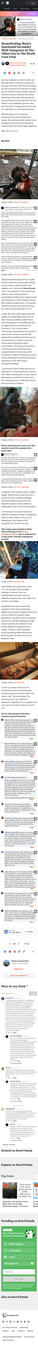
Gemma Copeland (21, 202)
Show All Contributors (19, 976)
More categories (11, 1263)
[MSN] (25, 1321)
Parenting (12, 39)
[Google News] (28, 1321)
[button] (31, 1176)
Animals (5, 39)
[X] (14, 1321)
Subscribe (19, 1279)
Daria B (8, 1068)
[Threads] (21, 1321)
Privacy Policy (29, 1337)
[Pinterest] (10, 1321)
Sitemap (30, 1331)
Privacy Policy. (17, 1288)
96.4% (3, 589)
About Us (6, 1331)
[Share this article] (33, 73)
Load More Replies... (16, 1063)
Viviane (12, 1124)
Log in (33, 3)
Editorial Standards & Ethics (12, 1337)
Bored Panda (10, 1315)
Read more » (19, 969)
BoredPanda (7, 3)
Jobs (13, 1331)
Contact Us (21, 1331)
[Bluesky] (18, 1321)
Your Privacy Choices (10, 1327)
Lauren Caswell (15, 1081)
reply (14, 1032)
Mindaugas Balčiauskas (18, 65)
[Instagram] (7, 1321)
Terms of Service (8, 1340)
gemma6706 (19, 581)
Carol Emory (10, 998)
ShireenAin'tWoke (16, 1036)
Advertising (24, 1327)
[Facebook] (3, 1321)
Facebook (14, 131)
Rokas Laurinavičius (16, 63)
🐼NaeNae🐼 (10, 1109)
